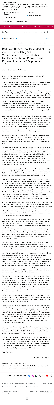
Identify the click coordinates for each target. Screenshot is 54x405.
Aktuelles (20, 43)
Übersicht (49, 391)
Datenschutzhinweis (36, 32)
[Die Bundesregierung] (6, 33)
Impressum (32, 391)
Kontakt (28, 32)
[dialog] (27, 12)
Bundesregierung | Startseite (9, 363)
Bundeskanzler (38, 43)
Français (22, 32)
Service (46, 43)
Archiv (24, 363)
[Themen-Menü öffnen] (17, 38)
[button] (51, 32)
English (17, 32)
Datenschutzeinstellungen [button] (46, 393)
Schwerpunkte (28, 43)
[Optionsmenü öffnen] (49, 55)
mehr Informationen (10, 17)
